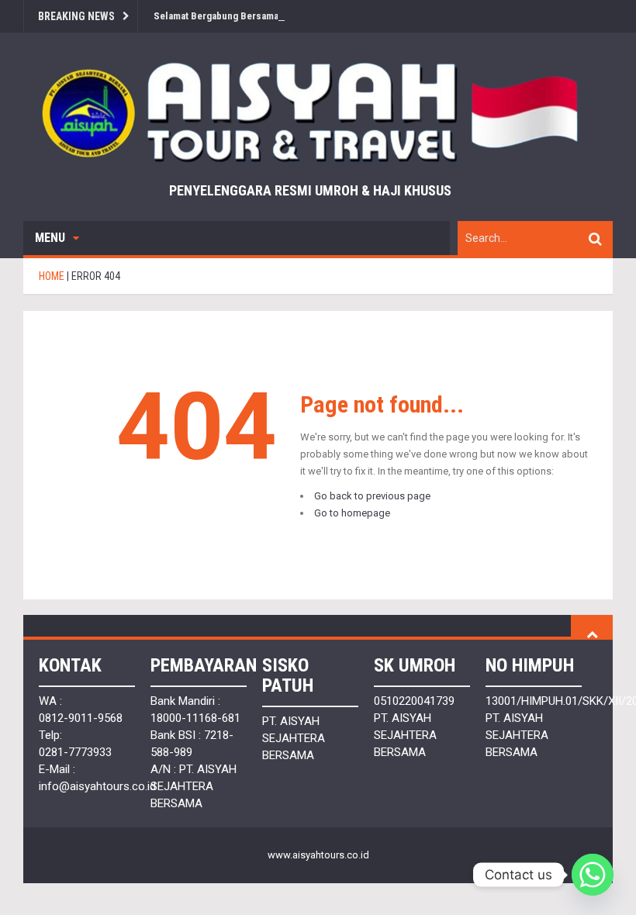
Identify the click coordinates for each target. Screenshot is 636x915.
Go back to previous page (372, 496)
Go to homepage (352, 513)
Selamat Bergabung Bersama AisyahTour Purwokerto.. (271, 16)
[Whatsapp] (593, 875)
